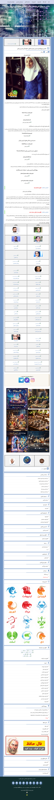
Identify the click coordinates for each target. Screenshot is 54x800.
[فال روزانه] (17, 399)
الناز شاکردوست (16, 278)
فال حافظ (44, 2)
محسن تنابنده (16, 290)
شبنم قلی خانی (16, 364)
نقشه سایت (23, 790)
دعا (47, 549)
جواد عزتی (38, 263)
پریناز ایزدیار (16, 302)
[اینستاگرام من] (30, 783)
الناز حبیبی (38, 257)
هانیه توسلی (38, 325)
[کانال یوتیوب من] (16, 783)
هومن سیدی (16, 233)
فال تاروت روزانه (45, 667)
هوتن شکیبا (16, 331)
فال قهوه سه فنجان (44, 519)
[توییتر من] (23, 783)
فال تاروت (39, 2)
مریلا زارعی (16, 308)
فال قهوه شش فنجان (44, 522)
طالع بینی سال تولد (44, 658)
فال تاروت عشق (45, 693)
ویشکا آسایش (15, 352)
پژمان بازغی (16, 272)
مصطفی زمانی (16, 319)
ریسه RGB (46, 574)
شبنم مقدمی (38, 233)
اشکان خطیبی (38, 290)
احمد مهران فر (15, 242)
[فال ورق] (17, 442)
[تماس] (27, 783)
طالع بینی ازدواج (45, 538)
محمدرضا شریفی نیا (38, 364)
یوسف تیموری (38, 358)
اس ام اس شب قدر (44, 486)
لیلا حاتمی (16, 314)
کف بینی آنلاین (45, 530)
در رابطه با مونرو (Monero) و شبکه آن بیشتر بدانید (39, 712)
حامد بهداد (16, 346)
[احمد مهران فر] (42, 42)
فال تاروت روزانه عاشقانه (43, 696)
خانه (49, 2)
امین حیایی (16, 248)
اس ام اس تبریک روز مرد (43, 484)
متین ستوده (38, 340)
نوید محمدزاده (16, 284)
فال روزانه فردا (45, 773)
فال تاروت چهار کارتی (44, 680)
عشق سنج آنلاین (45, 566)
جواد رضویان (38, 284)
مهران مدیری (38, 352)
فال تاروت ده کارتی (44, 691)
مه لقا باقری (16, 370)
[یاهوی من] (40, 783)
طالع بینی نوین (45, 765)
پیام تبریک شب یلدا (44, 734)
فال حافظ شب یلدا (45, 731)
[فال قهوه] (38, 420)
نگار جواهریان (16, 358)
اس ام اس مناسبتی (19, 2)
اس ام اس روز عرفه (44, 489)
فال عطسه (46, 762)
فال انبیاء (46, 508)
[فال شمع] (17, 420)
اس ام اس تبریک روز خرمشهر (43, 478)
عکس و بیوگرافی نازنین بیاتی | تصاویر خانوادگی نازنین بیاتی (27, 6)
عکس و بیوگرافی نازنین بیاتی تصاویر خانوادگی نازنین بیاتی (31, 48)
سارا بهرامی (38, 302)
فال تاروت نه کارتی (44, 688)
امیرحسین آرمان (38, 331)
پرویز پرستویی (15, 325)
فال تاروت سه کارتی (44, 677)
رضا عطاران (16, 257)
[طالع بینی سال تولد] (27, 653)
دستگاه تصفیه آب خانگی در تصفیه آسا (41, 710)
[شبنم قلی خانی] (12, 44)
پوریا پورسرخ (38, 248)
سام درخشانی (15, 296)
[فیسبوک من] (34, 783)
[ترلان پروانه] (27, 42)
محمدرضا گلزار (38, 272)
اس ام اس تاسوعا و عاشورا (43, 481)
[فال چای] (38, 442)
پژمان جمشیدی (16, 263)
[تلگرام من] (37, 783)
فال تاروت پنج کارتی (44, 683)
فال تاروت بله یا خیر (44, 699)
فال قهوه (46, 517)
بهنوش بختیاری (38, 278)
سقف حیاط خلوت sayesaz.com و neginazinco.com (39, 715)
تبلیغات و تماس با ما (11, 2)
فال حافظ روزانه (45, 729)
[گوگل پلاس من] (20, 783)
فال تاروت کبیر (45, 669)
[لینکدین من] (13, 783)
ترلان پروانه (16, 340)
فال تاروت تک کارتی (44, 675)
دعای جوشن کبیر (45, 547)
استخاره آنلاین (27, 2)
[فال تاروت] (38, 399)
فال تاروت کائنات (45, 672)
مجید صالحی (38, 308)
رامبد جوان (38, 296)
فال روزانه (33, 2)
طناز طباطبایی (38, 314)
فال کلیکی (46, 558)
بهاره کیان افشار (38, 319)
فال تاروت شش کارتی (44, 685)
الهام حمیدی (38, 370)
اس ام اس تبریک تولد (44, 492)
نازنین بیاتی (38, 242)
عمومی (42, 469)
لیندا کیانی (38, 346)
